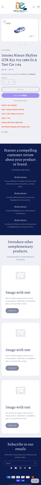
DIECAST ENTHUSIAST (18, 484)
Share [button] (6, 132)
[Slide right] (25, 45)
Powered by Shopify (27, 484)
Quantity (4, 78)
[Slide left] (16, 45)
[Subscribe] (34, 463)
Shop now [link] (12, 311)
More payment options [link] (20, 100)
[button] (2, 7)
